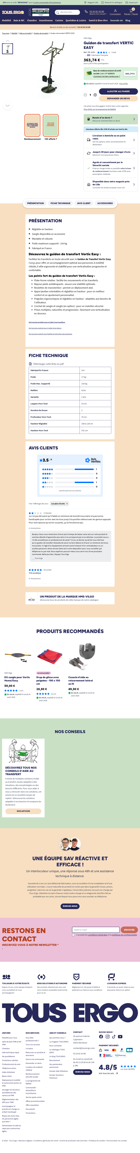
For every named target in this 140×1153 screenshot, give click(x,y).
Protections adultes (10, 1060)
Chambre (6, 1048)
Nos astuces (23, 811)
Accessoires (105, 203)
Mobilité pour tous (9, 1037)
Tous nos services (33, 1044)
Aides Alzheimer (8, 1072)
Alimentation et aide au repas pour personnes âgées (11, 1128)
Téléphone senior (9, 1068)
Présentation (35, 203)
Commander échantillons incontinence (31, 1090)
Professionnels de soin (11, 1064)
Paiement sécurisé (81, 983)
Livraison (29, 1048)
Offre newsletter (32, 1105)
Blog (127, 20)
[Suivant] (7, 105)
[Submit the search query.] (57, 12)
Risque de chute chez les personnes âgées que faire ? (10, 1119)
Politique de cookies (97, 1140)
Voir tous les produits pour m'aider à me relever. (45, 328)
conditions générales (97, 934)
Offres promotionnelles (35, 1101)
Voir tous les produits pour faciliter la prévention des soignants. (50, 334)
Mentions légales (25, 1140)
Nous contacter (55, 1045)
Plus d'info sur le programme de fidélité (100, 109)
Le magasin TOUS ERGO (58, 1041)
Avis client (84, 203)
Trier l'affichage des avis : (39, 503)
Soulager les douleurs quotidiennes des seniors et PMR (11, 1092)
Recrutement (54, 1060)
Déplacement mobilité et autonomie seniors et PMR (11, 1083)
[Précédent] (7, 41)
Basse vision (7, 1076)
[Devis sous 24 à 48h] (134, 119)
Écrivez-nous (70, 906)
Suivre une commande (35, 1059)
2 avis (114, 52)
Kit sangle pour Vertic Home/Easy (17, 679)
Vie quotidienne (8, 1056)
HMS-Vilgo (88, 38)
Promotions (30, 1113)
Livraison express (116, 983)
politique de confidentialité (124, 934)
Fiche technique (60, 203)
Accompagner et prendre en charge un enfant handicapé (11, 1109)
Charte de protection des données (73, 1140)
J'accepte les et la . (106, 934)
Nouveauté (30, 1109)
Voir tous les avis (106, 1073)
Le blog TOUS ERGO (57, 1056)
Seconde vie (116, 20)
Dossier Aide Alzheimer (58, 1071)
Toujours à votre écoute (15, 983)
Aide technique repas (10, 1052)
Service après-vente (34, 1097)
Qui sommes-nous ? (57, 1037)
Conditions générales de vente (45, 1140)
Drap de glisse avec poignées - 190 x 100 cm (48, 680)
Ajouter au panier (118, 91)
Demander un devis (118, 98)
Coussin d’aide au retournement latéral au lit (80, 680)
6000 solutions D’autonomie (52, 983)
